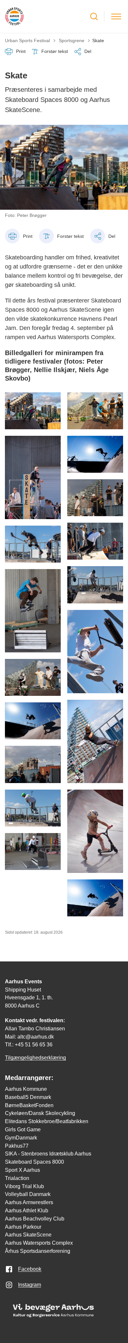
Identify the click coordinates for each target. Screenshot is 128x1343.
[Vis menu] (116, 16)
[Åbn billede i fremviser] (33, 410)
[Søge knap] (94, 16)
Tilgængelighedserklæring (35, 1057)
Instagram (29, 1284)
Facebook (29, 1269)
